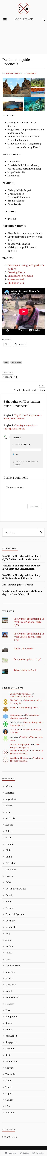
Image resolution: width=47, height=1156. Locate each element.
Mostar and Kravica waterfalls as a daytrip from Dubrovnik (22, 593)
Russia (8, 1023)
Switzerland (11, 1061)
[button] (16, 87)
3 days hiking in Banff (25, 670)
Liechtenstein (12, 965)
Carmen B (31, 73)
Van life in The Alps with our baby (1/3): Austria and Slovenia (21, 577)
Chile (8, 850)
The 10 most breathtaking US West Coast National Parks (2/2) (29, 636)
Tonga (8, 1087)
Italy (7, 933)
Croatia (9, 876)
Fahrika (16, 437)
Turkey (9, 1099)
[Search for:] (23, 532)
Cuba (8, 882)
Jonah (12, 707)
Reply (18, 465)
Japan (8, 940)
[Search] (40, 19)
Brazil (8, 837)
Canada (9, 844)
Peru (8, 1010)
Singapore (10, 1042)
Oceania (9, 1003)
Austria (9, 824)
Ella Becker (15, 700)
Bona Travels (24, 19)
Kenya (8, 952)
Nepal (8, 991)
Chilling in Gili (16, 282)
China (8, 856)
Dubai (8, 895)
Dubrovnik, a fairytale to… (22, 696)
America (9, 792)
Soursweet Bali (16, 279)
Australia (10, 818)
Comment (34, 506)
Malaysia (10, 971)
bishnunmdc (16, 715)
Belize (8, 831)
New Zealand (12, 997)
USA (7, 1106)
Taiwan (9, 1067)
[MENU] (5, 19)
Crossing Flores (16, 272)
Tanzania (10, 1074)
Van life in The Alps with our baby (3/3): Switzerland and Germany (21, 558)
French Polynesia (14, 914)
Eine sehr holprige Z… (20, 744)
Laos (7, 959)
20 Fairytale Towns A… (20, 694)
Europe (9, 908)
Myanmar (10, 984)
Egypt (8, 901)
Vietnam (9, 1112)
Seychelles (11, 1035)
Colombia (10, 863)
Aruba (8, 805)
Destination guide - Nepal (27, 659)
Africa (8, 786)
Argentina (10, 799)
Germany (10, 920)
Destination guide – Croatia (17, 584)
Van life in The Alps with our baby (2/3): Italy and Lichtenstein (21, 567)
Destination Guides (15, 888)
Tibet (8, 1080)
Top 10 (8, 1093)
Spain (8, 1055)
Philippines (11, 1016)
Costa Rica (10, 869)
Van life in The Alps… (20, 750)
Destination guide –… (29, 707)
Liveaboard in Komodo (20, 275)
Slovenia (9, 1048)
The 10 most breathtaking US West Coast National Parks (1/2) (29, 622)
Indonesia (16, 362)
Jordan (9, 946)
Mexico (9, 978)
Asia (6, 362)
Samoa (8, 1029)
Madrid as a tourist (24, 648)
